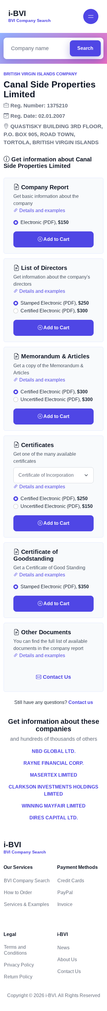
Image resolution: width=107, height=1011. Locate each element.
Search (85, 48)
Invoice (65, 904)
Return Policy (18, 976)
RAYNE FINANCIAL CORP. (53, 763)
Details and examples (41, 210)
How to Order (18, 892)
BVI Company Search (27, 880)
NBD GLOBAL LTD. (53, 751)
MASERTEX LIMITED (53, 775)
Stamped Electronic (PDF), (55, 303)
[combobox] (38, 48)
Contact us (80, 702)
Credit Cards (70, 880)
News (63, 947)
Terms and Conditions (15, 950)
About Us (67, 959)
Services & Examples (26, 904)
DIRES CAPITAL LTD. (53, 817)
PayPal (65, 892)
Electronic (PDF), (45, 222)
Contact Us (56, 677)
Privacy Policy (19, 964)
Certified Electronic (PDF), (54, 310)
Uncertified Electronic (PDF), (57, 399)
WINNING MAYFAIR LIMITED (54, 805)
